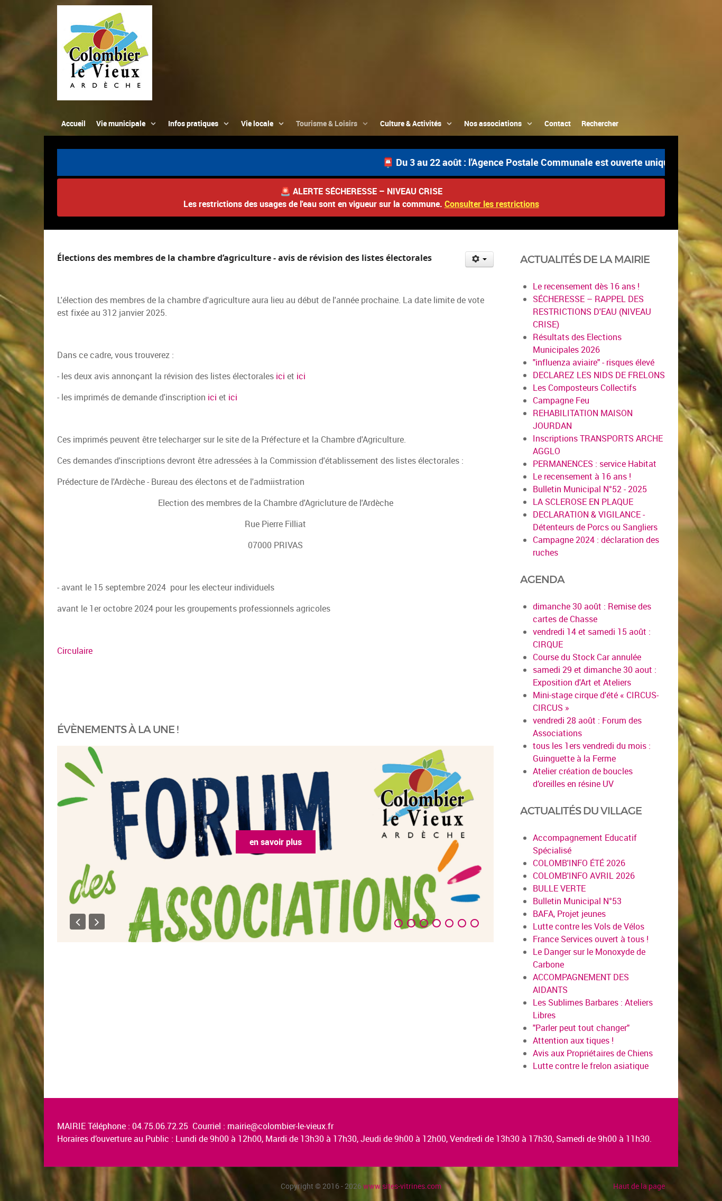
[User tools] (479, 259)
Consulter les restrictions (492, 204)
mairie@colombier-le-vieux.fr (280, 1126)
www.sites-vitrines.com (402, 1186)
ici (281, 376)
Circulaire (74, 650)
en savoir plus (275, 842)
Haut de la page (639, 1186)
